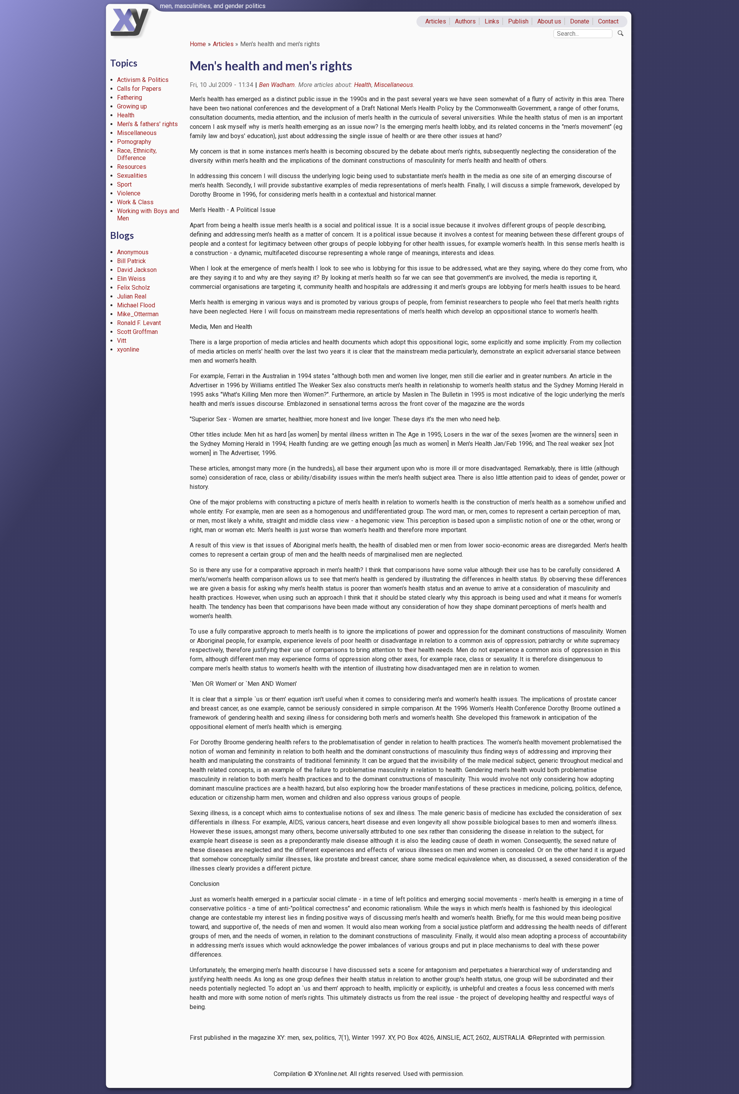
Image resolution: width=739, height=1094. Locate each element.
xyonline (128, 349)
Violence (128, 193)
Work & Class (135, 202)
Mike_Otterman (138, 314)
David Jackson (137, 270)
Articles (435, 21)
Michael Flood (136, 305)
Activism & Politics (143, 79)
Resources (131, 166)
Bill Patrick (131, 261)
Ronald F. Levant (139, 323)
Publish (518, 21)
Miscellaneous (137, 133)
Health (125, 115)
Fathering (129, 97)
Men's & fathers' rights (147, 124)
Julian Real (132, 296)
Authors (465, 21)
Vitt (121, 340)
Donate (579, 21)
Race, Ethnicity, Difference (137, 154)
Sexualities (132, 175)
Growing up (132, 106)
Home (198, 44)
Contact (608, 21)
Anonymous (133, 252)
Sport (124, 184)
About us (549, 21)
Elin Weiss (131, 278)
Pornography (134, 141)
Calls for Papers (139, 88)
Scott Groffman (137, 331)
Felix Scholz (133, 287)
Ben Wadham (277, 84)
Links (492, 21)
